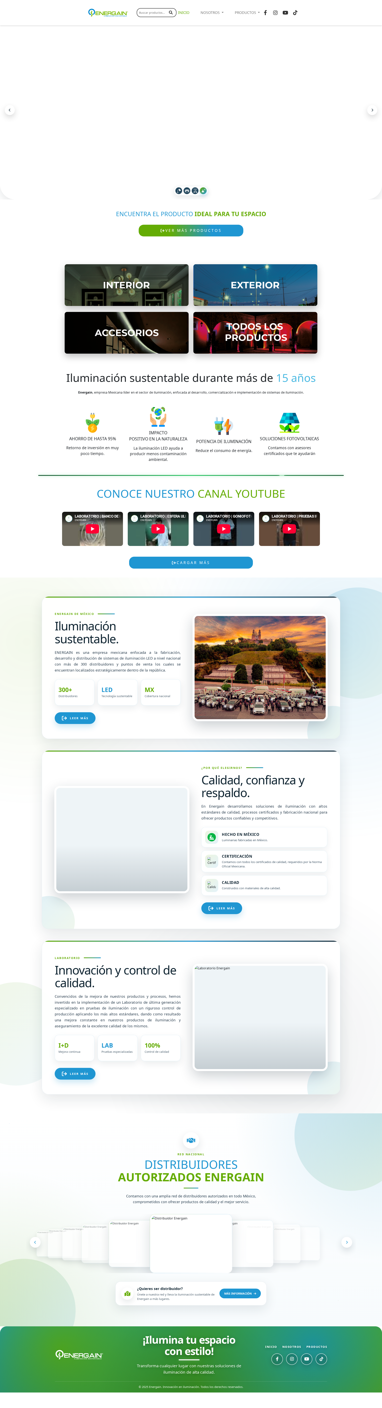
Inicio (271, 1362)
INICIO (183, 12)
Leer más (79, 733)
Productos (316, 1362)
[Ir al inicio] (79, 1370)
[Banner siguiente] (372, 118)
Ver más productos (193, 246)
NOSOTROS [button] (211, 12)
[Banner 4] (203, 206)
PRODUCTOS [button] (246, 12)
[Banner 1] (178, 206)
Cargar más (193, 578)
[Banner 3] (195, 206)
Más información (238, 1309)
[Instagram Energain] (292, 1374)
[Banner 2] (187, 206)
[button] (35, 1257)
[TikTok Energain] (321, 1374)
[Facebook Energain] (277, 1374)
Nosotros (291, 1362)
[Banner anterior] (10, 118)
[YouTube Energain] (306, 1374)
